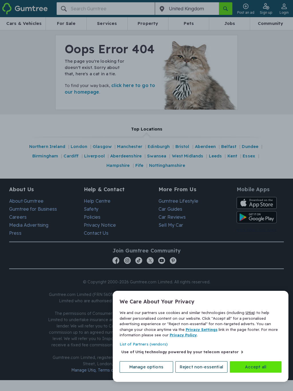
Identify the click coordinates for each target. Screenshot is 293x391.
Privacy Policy (183, 335)
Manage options (146, 367)
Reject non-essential (201, 367)
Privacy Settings (201, 329)
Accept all (256, 367)
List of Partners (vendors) (144, 344)
